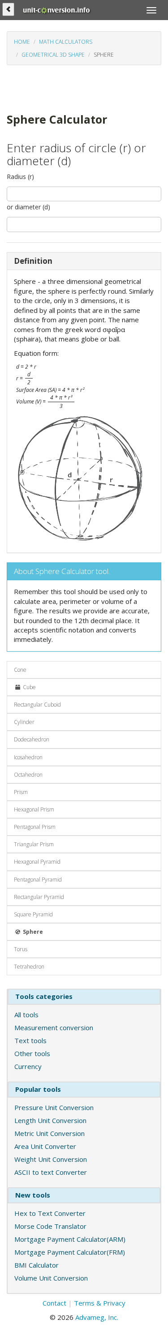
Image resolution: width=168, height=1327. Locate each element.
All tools (26, 1014)
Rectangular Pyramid (39, 897)
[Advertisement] (59, 88)
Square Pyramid (33, 914)
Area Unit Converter (45, 1146)
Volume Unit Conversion (51, 1277)
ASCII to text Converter (50, 1172)
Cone (20, 670)
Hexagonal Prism (34, 809)
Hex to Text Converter (50, 1213)
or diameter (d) (28, 207)
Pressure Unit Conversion (54, 1107)
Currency (28, 1066)
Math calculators (65, 42)
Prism (21, 792)
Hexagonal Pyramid (37, 861)
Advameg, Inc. (96, 1317)
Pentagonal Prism (35, 827)
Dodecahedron (31, 739)
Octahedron (28, 774)
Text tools (30, 1040)
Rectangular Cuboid (37, 704)
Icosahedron (28, 757)
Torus (20, 949)
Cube (29, 687)
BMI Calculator (36, 1264)
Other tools (32, 1053)
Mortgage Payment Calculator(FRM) (69, 1252)
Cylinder (24, 722)
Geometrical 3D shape (53, 54)
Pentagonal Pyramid (38, 879)
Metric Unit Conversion (49, 1133)
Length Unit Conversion (50, 1120)
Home (22, 42)
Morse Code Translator (50, 1226)
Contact (54, 1302)
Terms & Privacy (99, 1302)
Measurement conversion (53, 1027)
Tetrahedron (29, 966)
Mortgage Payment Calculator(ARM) (69, 1239)
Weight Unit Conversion (50, 1159)
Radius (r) (20, 176)
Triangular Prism (34, 844)
